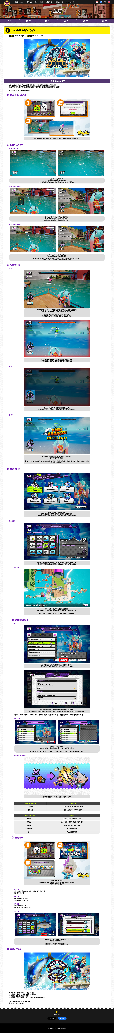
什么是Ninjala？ (19, 2)
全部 (9, 21)
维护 (87, 20)
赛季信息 (29, 2)
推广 (68, 20)
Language (69, 2)
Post (53, 1018)
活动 (49, 20)
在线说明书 (48, 2)
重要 (106, 20)
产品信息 (57, 2)
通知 (36, 2)
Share (63, 1018)
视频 (41, 2)
